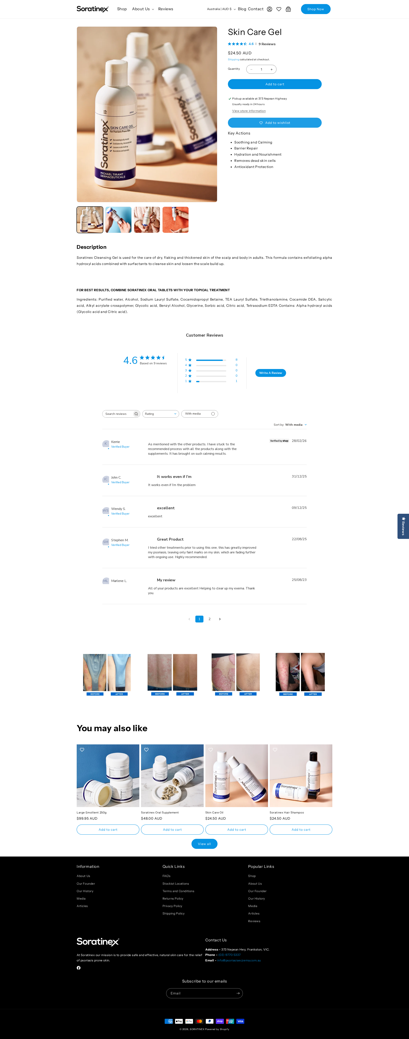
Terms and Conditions (178, 891)
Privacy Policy (172, 906)
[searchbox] (117, 413)
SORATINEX (197, 1029)
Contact (256, 9)
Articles (82, 906)
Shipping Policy (174, 913)
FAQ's (167, 876)
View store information (249, 111)
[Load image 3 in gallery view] (147, 220)
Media (81, 898)
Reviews (254, 921)
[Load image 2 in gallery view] (118, 220)
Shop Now (315, 9)
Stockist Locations (176, 884)
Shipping (233, 59)
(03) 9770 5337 (229, 955)
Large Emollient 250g (92, 812)
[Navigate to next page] (220, 619)
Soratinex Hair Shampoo (287, 812)
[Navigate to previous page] (189, 619)
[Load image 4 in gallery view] (175, 220)
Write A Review (270, 373)
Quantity (234, 68)
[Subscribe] (238, 993)
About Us (83, 876)
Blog (242, 9)
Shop (252, 876)
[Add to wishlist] (82, 749)
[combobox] (160, 414)
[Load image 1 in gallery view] (90, 220)
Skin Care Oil (214, 812)
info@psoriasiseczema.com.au (239, 960)
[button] (143, 9)
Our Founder (86, 884)
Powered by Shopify (217, 1029)
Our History (85, 891)
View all (204, 844)
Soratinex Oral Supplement (160, 812)
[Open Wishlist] (279, 9)
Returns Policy (173, 898)
